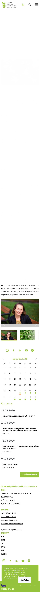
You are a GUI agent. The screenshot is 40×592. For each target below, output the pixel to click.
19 (15, 385)
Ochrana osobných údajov (12, 524)
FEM (3, 540)
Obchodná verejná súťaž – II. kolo (19, 416)
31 (25, 367)
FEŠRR (4, 554)
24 (5, 391)
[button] (3, 324)
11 (10, 379)
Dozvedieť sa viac (10, 578)
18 (10, 385)
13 (20, 379)
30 (20, 367)
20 (20, 385)
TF (2, 543)
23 (35, 385)
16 (35, 379)
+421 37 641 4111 (8, 513)
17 (5, 385)
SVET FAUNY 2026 (10, 464)
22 (30, 385)
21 (25, 385)
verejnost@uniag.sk (9, 520)
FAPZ (3, 547)
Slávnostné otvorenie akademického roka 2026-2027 (21, 447)
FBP (2, 550)
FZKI (3, 536)
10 (5, 379)
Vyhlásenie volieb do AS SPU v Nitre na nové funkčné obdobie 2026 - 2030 (20, 429)
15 (30, 379)
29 (15, 367)
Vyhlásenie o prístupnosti (11, 529)
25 (10, 391)
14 (25, 379)
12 (15, 379)
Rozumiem (24, 580)
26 (15, 391)
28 (10, 367)
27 (5, 367)
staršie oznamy (29, 474)
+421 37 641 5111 (8, 517)
